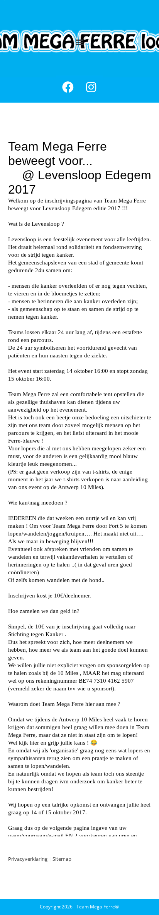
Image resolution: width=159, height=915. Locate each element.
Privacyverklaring (27, 858)
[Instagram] (91, 87)
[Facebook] (68, 87)
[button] (79, 42)
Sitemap (61, 858)
